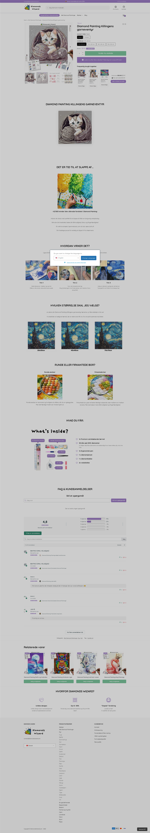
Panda (61, 780)
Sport (60, 819)
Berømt (61, 807)
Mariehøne (62, 771)
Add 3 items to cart (118, 81)
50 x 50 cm (111, 44)
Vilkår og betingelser (100, 736)
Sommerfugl (63, 739)
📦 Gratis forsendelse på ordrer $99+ (75, 1)
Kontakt (124, 9)
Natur (61, 817)
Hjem (25, 20)
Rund (80, 37)
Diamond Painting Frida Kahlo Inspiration (52, 613)
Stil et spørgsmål (118, 500)
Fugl (60, 735)
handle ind (90, 638)
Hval (60, 797)
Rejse (60, 822)
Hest (60, 768)
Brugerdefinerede (64, 802)
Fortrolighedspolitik (100, 739)
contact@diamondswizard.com (31, 1)
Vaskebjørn (62, 787)
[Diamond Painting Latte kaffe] (40, 581)
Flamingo (62, 761)
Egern (61, 790)
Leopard (61, 773)
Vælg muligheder (36, 681)
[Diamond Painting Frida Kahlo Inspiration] (40, 614)
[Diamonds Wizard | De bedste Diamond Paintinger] (40, 568)
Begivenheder (63, 805)
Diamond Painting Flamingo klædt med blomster (54, 555)
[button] (70, 47)
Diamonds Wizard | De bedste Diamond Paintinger (54, 568)
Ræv (60, 763)
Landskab (62, 814)
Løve (60, 775)
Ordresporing (98, 730)
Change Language (88, 258)
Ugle (60, 778)
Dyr (79, 638)
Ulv (60, 800)
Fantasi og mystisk (64, 810)
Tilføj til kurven (105, 53)
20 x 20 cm (81, 44)
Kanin (61, 785)
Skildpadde (62, 795)
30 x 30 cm (91, 44)
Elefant (61, 756)
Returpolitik (97, 742)
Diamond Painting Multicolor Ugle (62, 677)
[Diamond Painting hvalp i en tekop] (125, 24)
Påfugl (61, 783)
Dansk (30, 745)
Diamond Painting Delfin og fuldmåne (35, 677)
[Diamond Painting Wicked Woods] (123, 24)
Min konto (115, 9)
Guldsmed (62, 754)
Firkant (87, 37)
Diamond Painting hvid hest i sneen (88, 677)
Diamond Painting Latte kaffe (49, 581)
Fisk (60, 759)
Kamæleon (62, 744)
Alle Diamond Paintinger (34, 20)
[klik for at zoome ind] (48, 46)
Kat (81, 638)
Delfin (61, 751)
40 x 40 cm (101, 44)
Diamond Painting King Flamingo (114, 677)
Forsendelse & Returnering (102, 733)
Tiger (60, 792)
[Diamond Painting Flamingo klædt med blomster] (40, 555)
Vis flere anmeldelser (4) (75, 632)
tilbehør (61, 727)
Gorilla (61, 766)
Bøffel (61, 737)
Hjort (60, 747)
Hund (61, 749)
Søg (124, 539)
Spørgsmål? (142, 829)
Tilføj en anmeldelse (33, 533)
